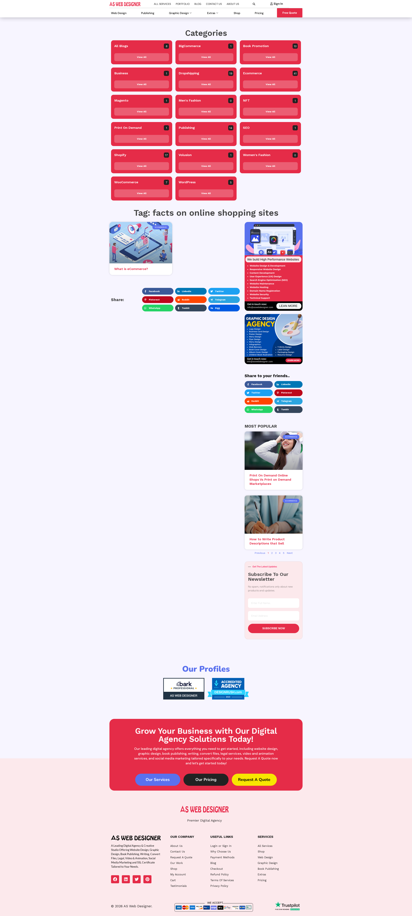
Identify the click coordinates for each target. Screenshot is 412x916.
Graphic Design (179, 13)
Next (290, 552)
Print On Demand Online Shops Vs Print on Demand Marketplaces (270, 479)
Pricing (259, 13)
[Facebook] (115, 879)
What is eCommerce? (131, 269)
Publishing (147, 13)
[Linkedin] (126, 879)
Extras (211, 13)
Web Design (118, 13)
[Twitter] (137, 879)
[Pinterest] (147, 879)
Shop (237, 13)
